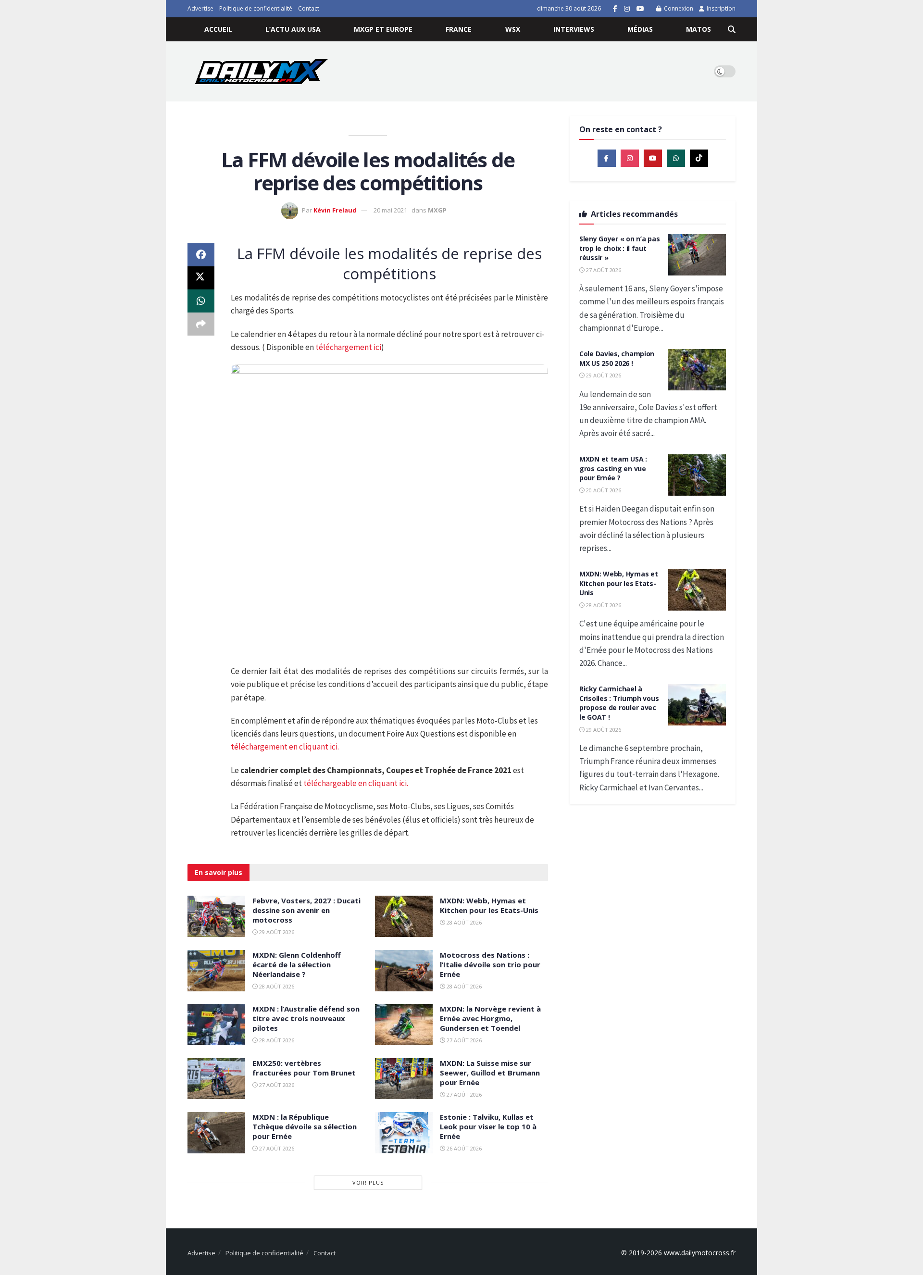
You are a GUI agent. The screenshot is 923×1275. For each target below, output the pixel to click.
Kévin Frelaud (335, 210)
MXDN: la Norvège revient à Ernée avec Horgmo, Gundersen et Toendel (490, 1018)
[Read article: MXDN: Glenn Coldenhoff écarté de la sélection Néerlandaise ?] (216, 970)
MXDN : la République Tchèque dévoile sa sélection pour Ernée (304, 1126)
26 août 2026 (463, 1148)
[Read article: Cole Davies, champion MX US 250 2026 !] (697, 369)
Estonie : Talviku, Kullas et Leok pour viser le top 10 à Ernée (488, 1126)
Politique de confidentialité (255, 8)
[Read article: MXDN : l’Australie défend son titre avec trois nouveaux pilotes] (216, 1024)
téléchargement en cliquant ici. (285, 746)
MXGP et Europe (383, 29)
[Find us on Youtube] (640, 9)
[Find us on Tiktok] (699, 158)
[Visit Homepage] (261, 71)
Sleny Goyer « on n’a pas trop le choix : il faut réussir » (619, 248)
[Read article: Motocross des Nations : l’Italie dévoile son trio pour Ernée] (404, 970)
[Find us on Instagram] (627, 9)
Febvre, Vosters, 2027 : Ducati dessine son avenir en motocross (306, 910)
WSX (512, 29)
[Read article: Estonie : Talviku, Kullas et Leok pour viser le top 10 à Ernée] (404, 1132)
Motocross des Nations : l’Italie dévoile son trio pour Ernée (490, 964)
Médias (640, 29)
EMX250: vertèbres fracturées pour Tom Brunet (304, 1067)
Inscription (720, 8)
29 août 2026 (276, 932)
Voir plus (368, 1182)
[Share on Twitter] (200, 277)
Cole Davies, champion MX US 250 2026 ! (616, 358)
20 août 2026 (603, 490)
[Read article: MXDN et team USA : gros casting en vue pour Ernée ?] (697, 475)
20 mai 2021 (390, 210)
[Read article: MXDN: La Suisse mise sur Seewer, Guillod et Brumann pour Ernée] (404, 1079)
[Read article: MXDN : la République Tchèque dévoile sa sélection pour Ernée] (216, 1132)
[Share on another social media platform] (200, 324)
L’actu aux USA (293, 29)
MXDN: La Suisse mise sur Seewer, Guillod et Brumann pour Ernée (490, 1072)
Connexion (677, 8)
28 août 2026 (463, 922)
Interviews (573, 29)
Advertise (200, 8)
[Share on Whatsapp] (200, 300)
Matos (698, 29)
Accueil (218, 29)
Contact (308, 8)
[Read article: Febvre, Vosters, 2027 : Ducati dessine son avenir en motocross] (216, 916)
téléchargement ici (348, 347)
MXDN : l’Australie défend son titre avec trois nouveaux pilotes (306, 1018)
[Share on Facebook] (200, 254)
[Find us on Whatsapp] (676, 158)
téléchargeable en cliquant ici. (355, 783)
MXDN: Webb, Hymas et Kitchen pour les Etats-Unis (489, 905)
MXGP (437, 210)
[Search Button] (732, 29)
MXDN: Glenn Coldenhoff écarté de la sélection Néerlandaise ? (296, 964)
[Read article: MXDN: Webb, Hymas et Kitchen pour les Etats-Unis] (404, 916)
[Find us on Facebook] (615, 9)
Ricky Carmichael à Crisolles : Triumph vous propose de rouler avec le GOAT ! (619, 703)
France (459, 29)
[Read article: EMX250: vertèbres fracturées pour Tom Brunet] (216, 1079)
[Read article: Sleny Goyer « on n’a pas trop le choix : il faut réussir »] (697, 254)
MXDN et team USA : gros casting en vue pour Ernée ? (613, 468)
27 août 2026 (463, 1040)
